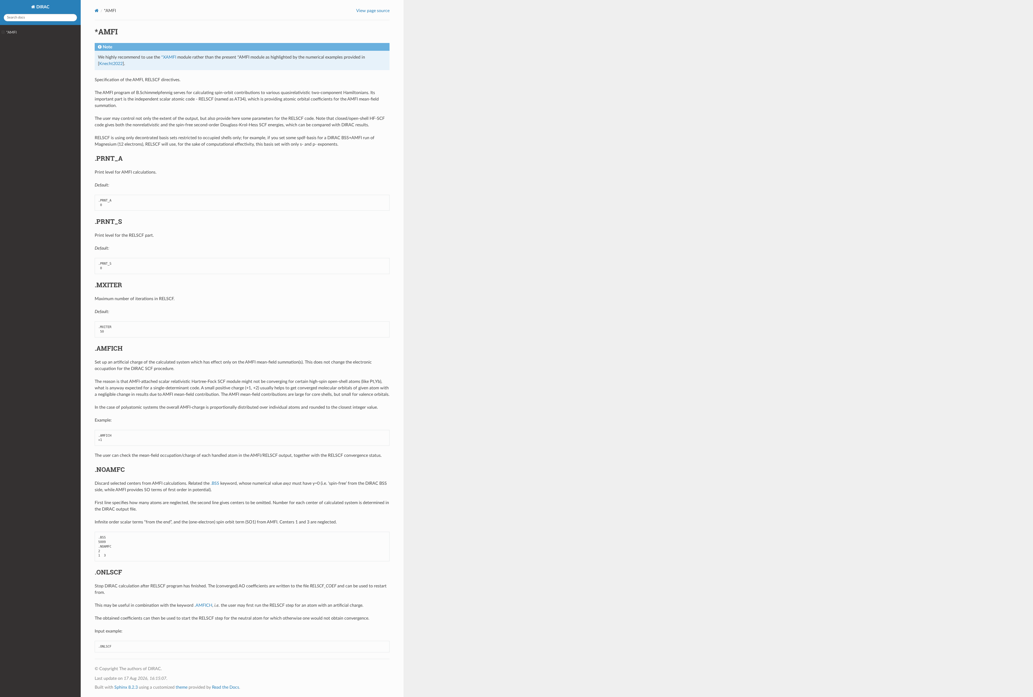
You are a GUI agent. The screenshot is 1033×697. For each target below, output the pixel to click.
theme (182, 687)
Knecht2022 (111, 64)
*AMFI (11, 32)
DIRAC (42, 7)
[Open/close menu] (3, 32)
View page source (373, 11)
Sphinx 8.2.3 (126, 687)
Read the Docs (225, 687)
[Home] (97, 10)
